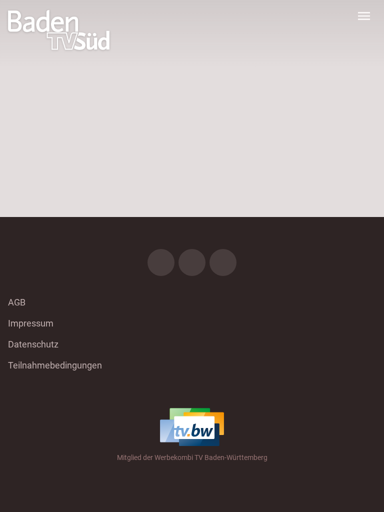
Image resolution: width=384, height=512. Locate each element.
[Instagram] (192, 262)
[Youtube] (223, 262)
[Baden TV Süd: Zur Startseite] (59, 30)
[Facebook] (161, 262)
